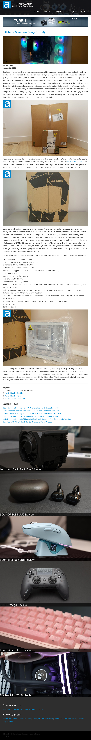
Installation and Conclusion (15, 398)
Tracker (82, 11)
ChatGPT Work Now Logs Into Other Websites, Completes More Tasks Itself (32, 413)
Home (36, 11)
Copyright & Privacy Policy (43, 719)
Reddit (34, 709)
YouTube (6, 709)
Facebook (15, 709)
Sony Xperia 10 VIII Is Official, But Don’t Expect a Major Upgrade (27, 422)
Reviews (47, 11)
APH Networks (22, 4)
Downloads (59, 719)
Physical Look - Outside (14, 393)
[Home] (7, 5)
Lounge (71, 11)
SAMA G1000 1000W (75, 161)
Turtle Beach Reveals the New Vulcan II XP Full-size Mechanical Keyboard (31, 411)
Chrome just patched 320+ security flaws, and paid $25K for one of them (31, 416)
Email (41, 709)
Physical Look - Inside (13, 396)
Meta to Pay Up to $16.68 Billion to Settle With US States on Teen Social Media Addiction (37, 419)
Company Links (25, 719)
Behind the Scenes (10, 719)
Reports (59, 11)
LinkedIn (27, 709)
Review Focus (70, 719)
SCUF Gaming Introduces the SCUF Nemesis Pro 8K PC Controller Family (31, 408)
